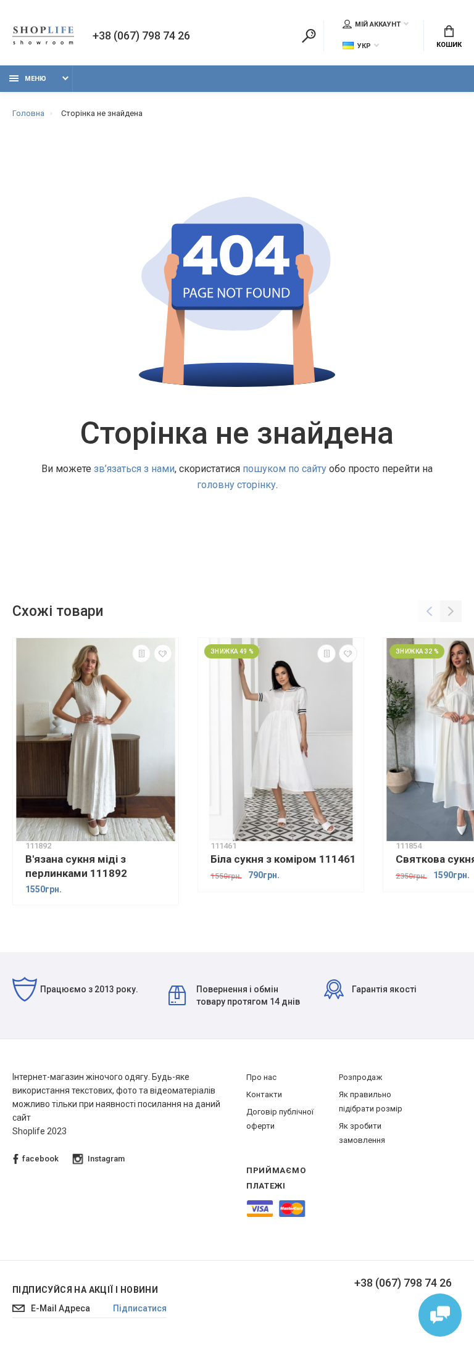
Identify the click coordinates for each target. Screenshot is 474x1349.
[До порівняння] (141, 653)
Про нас (261, 1077)
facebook (40, 1158)
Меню (35, 79)
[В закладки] (163, 653)
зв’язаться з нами (134, 469)
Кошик (449, 45)
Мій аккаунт (378, 24)
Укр (364, 46)
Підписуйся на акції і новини (85, 1290)
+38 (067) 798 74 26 (141, 36)
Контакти (264, 1094)
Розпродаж (360, 1077)
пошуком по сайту (284, 469)
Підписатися (140, 1308)
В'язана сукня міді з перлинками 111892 (76, 866)
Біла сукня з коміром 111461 (283, 859)
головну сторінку (236, 485)
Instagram (106, 1158)
